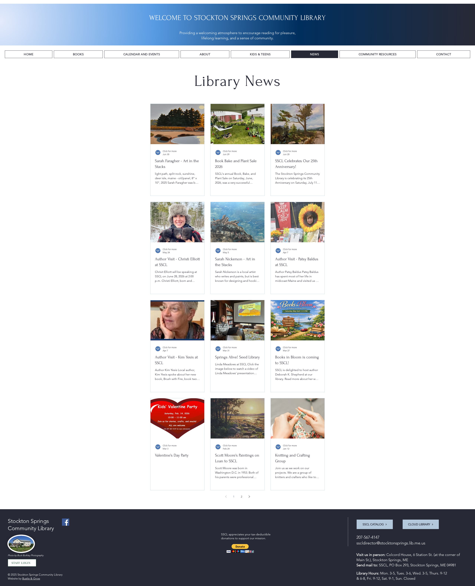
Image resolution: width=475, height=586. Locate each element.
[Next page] (249, 496)
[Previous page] (225, 496)
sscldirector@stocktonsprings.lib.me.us (390, 543)
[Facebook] (65, 522)
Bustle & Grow (31, 578)
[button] (78, 54)
